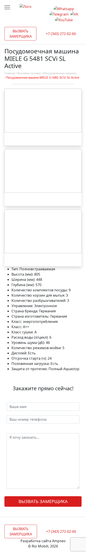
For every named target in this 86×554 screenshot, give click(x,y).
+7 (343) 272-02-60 (61, 33)
